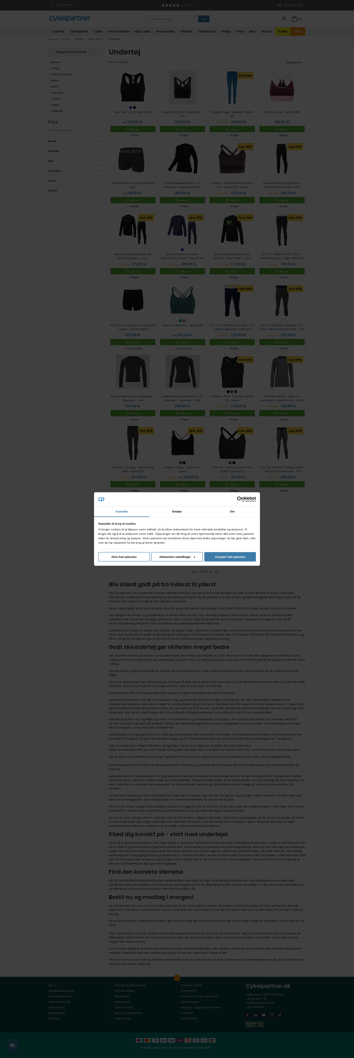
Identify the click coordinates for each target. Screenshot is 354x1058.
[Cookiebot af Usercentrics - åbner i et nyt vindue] (240, 499)
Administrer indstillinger (175, 556)
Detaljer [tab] (177, 511)
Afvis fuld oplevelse (124, 556)
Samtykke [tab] (121, 511)
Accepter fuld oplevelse (230, 556)
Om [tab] (232, 511)
